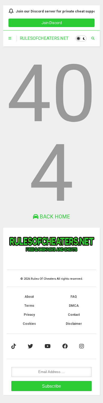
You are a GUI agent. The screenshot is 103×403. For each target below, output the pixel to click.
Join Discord (51, 23)
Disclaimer (74, 324)
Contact (74, 315)
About (29, 297)
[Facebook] (65, 346)
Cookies (29, 324)
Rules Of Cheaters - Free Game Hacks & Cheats (44, 38)
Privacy (29, 315)
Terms (29, 306)
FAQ (74, 297)
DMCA (74, 306)
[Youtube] (48, 346)
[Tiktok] (13, 346)
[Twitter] (30, 346)
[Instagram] (81, 346)
